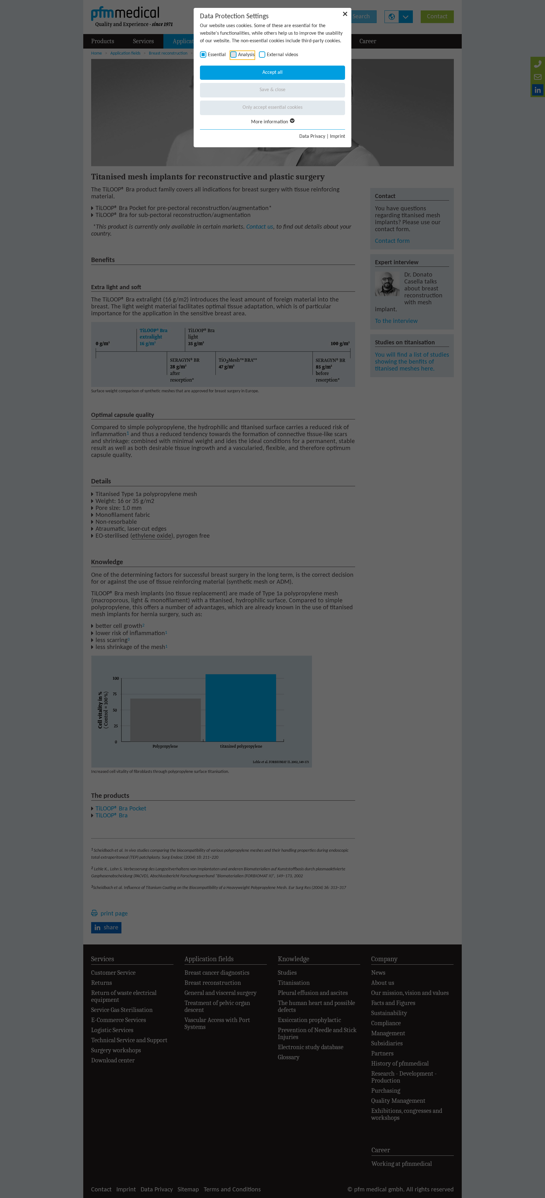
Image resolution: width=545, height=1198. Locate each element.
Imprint (337, 136)
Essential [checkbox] (217, 54)
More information (270, 122)
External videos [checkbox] (282, 54)
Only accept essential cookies (272, 107)
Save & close (272, 89)
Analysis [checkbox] (246, 54)
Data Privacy (312, 136)
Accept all (272, 72)
